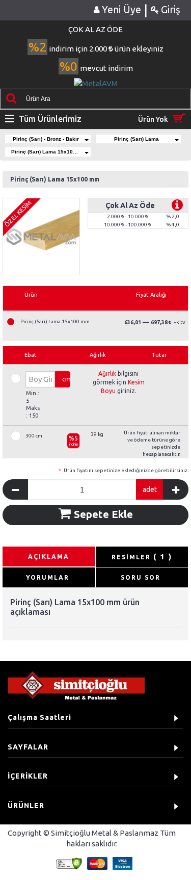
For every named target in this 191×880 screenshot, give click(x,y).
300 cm (33, 435)
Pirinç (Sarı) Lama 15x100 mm (49, 151)
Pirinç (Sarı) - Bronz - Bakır (46, 139)
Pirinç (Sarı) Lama (136, 139)
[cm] (34, 378)
